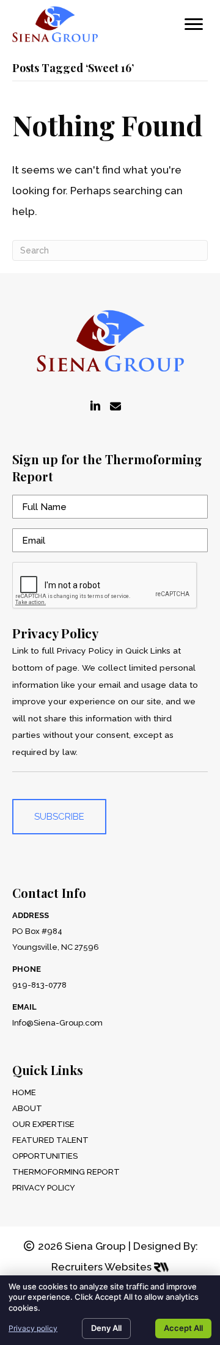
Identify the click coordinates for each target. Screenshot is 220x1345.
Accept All (183, 1328)
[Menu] (194, 24)
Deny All (106, 1328)
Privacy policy (33, 1328)
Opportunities (45, 1156)
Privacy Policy (43, 1187)
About (27, 1108)
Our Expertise (43, 1124)
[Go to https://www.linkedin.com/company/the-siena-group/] (95, 406)
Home (24, 1092)
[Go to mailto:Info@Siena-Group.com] (115, 406)
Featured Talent (50, 1140)
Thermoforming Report (66, 1171)
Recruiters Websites (102, 1267)
